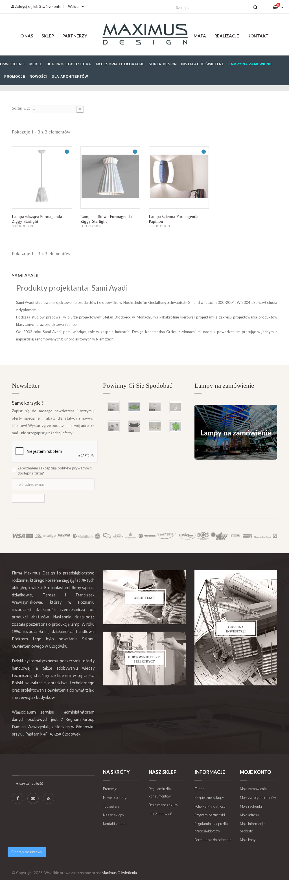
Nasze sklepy (113, 815)
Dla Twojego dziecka (69, 64)
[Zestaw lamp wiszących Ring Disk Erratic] (155, 426)
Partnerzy (74, 35)
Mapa (200, 35)
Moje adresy (249, 815)
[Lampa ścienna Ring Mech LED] (175, 426)
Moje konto (255, 772)
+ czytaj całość (29, 783)
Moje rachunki (251, 806)
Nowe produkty (114, 797)
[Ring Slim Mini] (155, 407)
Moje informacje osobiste (252, 827)
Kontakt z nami (114, 823)
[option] (144, 410)
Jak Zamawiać (160, 813)
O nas (26, 35)
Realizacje (226, 35)
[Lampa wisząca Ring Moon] (175, 407)
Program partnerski (209, 815)
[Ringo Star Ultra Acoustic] (134, 426)
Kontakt (258, 35)
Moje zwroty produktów (258, 797)
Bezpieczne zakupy (163, 805)
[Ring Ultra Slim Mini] (113, 407)
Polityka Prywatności (210, 806)
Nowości (38, 77)
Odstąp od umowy (26, 852)
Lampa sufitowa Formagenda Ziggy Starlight (106, 219)
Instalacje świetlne (202, 64)
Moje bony (247, 839)
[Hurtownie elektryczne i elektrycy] (144, 658)
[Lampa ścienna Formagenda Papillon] (179, 178)
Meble (35, 64)
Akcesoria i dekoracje (119, 64)
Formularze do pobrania (212, 839)
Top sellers (111, 806)
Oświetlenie (12, 64)
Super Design (163, 64)
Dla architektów (70, 77)
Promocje (14, 77)
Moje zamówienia (253, 789)
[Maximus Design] (144, 35)
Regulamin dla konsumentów (160, 792)
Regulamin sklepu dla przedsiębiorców (211, 827)
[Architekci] (144, 597)
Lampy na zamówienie (251, 64)
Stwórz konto (50, 6)
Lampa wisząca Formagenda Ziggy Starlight (37, 219)
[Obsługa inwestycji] (235, 627)
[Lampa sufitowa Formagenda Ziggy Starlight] (110, 178)
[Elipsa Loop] (113, 426)
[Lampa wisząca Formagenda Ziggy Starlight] (42, 178)
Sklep (47, 35)
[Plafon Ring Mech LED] (134, 407)
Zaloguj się (23, 6)
